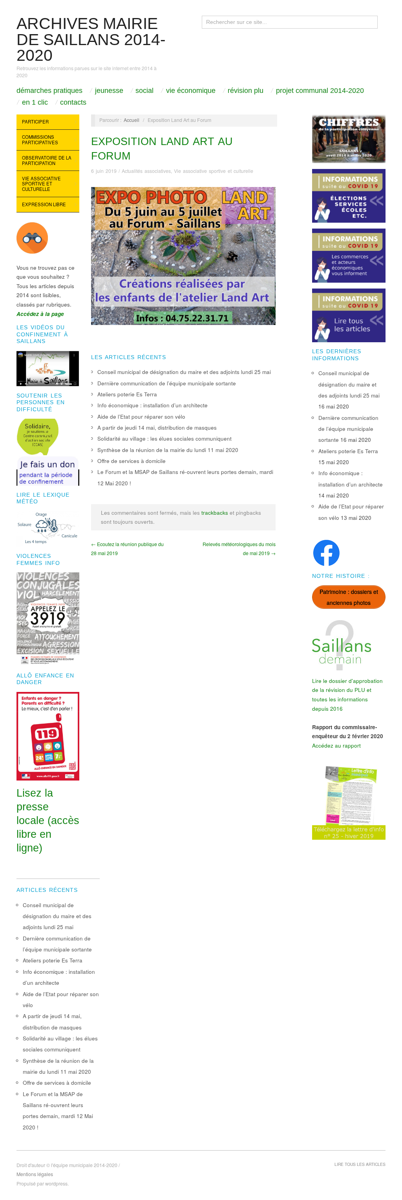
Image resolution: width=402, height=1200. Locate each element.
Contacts (73, 102)
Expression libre (44, 204)
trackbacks (214, 512)
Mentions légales (34, 1174)
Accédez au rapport (336, 745)
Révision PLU (245, 90)
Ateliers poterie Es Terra (127, 394)
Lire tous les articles (360, 1164)
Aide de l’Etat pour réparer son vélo (141, 416)
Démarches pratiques (49, 90)
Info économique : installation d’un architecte (152, 405)
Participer (35, 121)
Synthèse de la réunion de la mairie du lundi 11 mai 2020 (167, 450)
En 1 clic (35, 102)
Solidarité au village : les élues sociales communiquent (164, 438)
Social (144, 90)
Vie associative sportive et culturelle (41, 183)
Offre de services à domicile (131, 461)
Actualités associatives (146, 170)
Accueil (131, 119)
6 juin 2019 (104, 170)
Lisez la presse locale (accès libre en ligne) (47, 820)
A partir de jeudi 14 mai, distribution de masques (157, 427)
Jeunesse (109, 90)
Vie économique (191, 90)
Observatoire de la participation (46, 160)
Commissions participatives (40, 139)
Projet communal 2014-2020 (320, 90)
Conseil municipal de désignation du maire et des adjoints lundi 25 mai (184, 372)
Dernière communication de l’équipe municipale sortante (166, 383)
